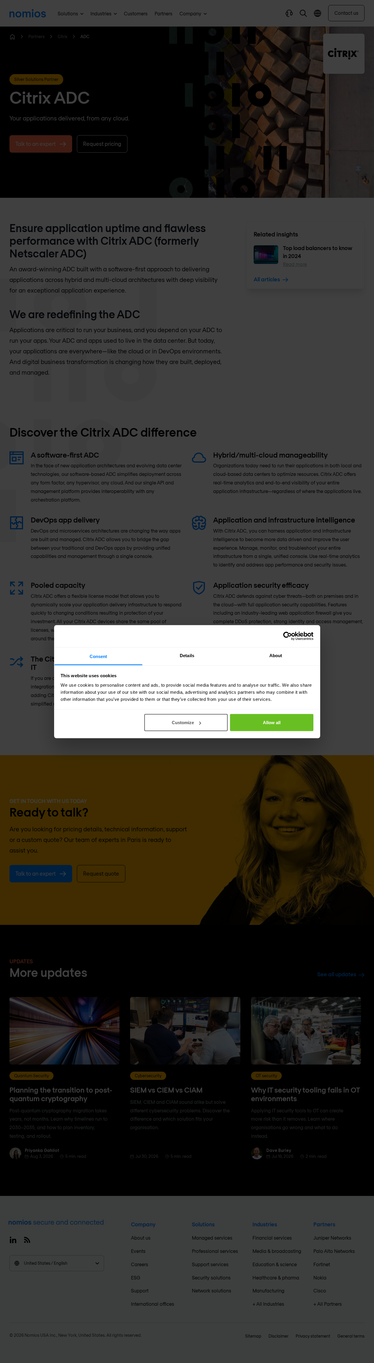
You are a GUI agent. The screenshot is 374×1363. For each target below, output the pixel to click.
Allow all (272, 722)
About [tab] (275, 655)
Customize (183, 722)
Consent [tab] (98, 656)
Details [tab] (187, 655)
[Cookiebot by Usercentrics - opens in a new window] (287, 636)
